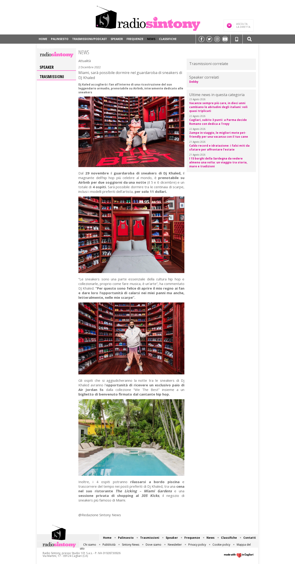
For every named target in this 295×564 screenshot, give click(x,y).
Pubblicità (109, 545)
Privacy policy (197, 545)
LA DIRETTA (243, 25)
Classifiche (168, 39)
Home (43, 39)
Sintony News (130, 545)
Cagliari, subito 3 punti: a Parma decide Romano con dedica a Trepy (218, 122)
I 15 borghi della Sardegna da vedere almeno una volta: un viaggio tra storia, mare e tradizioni (218, 162)
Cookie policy (221, 545)
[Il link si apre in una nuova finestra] (201, 39)
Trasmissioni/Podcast (89, 39)
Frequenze (135, 39)
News (151, 39)
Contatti (46, 48)
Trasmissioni (52, 76)
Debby (193, 82)
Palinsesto (59, 39)
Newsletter (175, 545)
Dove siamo (153, 545)
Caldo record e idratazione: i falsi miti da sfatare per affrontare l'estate (219, 147)
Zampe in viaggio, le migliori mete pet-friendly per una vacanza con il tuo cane (218, 135)
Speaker (117, 39)
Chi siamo (89, 545)
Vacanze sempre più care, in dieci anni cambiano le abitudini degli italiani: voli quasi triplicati (218, 107)
